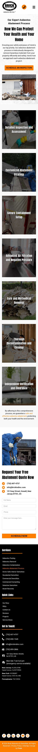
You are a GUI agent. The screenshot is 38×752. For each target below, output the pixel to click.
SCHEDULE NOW (19, 536)
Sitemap (26, 746)
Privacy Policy (16, 746)
